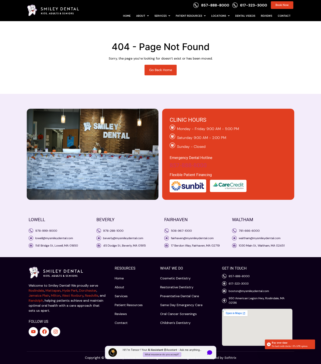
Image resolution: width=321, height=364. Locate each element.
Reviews (266, 15)
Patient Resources (189, 15)
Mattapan (53, 290)
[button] (142, 16)
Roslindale (36, 290)
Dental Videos (245, 15)
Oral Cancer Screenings (178, 314)
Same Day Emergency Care (181, 305)
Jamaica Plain (39, 295)
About (140, 15)
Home (127, 15)
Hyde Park (70, 290)
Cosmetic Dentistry (175, 278)
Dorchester (87, 290)
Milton (56, 295)
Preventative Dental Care (179, 296)
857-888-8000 (188, 165)
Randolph (36, 300)
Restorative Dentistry (176, 287)
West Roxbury (72, 295)
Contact (284, 15)
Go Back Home (160, 70)
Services (160, 15)
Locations (218, 15)
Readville (91, 295)
